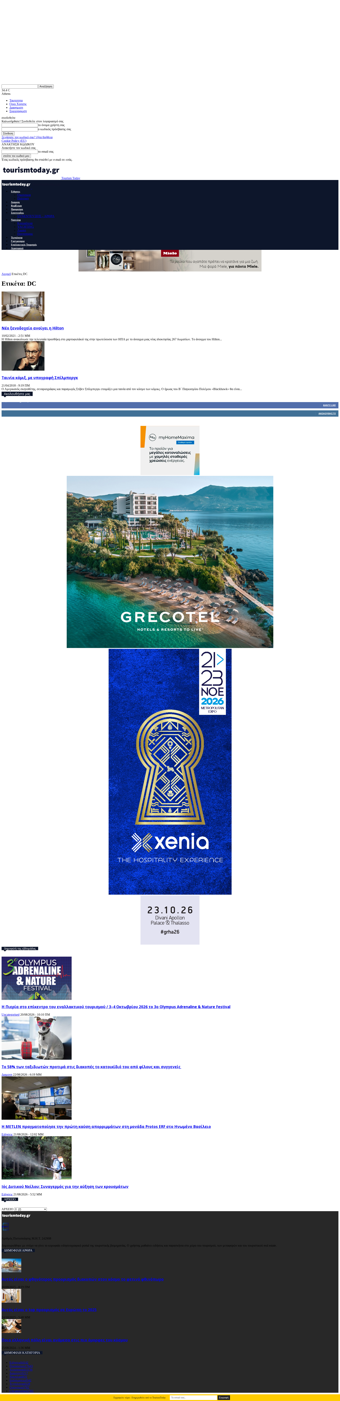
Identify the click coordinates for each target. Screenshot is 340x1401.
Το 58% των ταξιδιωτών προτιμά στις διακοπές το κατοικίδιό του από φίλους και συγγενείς (91, 1066)
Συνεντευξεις (17, 212)
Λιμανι (21, 230)
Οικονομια (24, 195)
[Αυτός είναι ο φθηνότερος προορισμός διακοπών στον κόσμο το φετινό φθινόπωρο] (11, 1271)
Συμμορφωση (18, 111)
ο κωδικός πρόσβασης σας (54, 129)
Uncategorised (10, 1014)
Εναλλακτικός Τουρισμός (24, 244)
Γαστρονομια (18, 241)
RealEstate (16, 205)
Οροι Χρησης (18, 104)
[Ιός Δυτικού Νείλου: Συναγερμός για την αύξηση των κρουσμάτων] (37, 1178)
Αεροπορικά (17, 248)
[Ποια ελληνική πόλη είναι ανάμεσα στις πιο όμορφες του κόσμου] (11, 1332)
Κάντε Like (329, 405)
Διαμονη (15, 202)
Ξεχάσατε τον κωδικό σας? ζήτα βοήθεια (27, 137)
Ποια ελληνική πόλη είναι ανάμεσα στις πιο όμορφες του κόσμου (65, 1339)
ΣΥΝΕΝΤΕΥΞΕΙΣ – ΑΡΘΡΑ (36, 216)
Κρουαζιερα (24, 223)
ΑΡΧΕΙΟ (7, 1209)
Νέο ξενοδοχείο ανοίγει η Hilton (33, 328)
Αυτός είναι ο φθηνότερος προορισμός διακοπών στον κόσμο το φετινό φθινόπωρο (83, 1279)
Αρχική (6, 274)
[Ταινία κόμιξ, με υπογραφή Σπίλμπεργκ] (23, 369)
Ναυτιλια (16, 220)
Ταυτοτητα (16, 100)
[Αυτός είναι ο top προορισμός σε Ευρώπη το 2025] (11, 1301)
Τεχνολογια (16, 237)
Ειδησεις (15, 191)
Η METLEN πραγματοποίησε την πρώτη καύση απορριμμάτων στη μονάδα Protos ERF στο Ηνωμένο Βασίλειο (106, 1126)
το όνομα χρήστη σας (51, 125)
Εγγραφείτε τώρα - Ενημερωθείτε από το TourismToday (140, 1397)
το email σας (46, 151)
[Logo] (17, 187)
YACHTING (25, 226)
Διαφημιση (16, 107)
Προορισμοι (17, 209)
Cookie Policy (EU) (14, 140)
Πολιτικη (23, 198)
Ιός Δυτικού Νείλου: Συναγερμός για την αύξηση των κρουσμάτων (65, 1186)
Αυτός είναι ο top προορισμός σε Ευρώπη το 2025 (49, 1309)
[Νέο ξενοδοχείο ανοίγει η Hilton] (23, 320)
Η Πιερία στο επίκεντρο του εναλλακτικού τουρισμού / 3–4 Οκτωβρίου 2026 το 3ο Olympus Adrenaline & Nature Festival (116, 1006)
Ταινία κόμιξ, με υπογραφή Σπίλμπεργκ (40, 377)
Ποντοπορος (25, 233)
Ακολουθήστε (327, 413)
